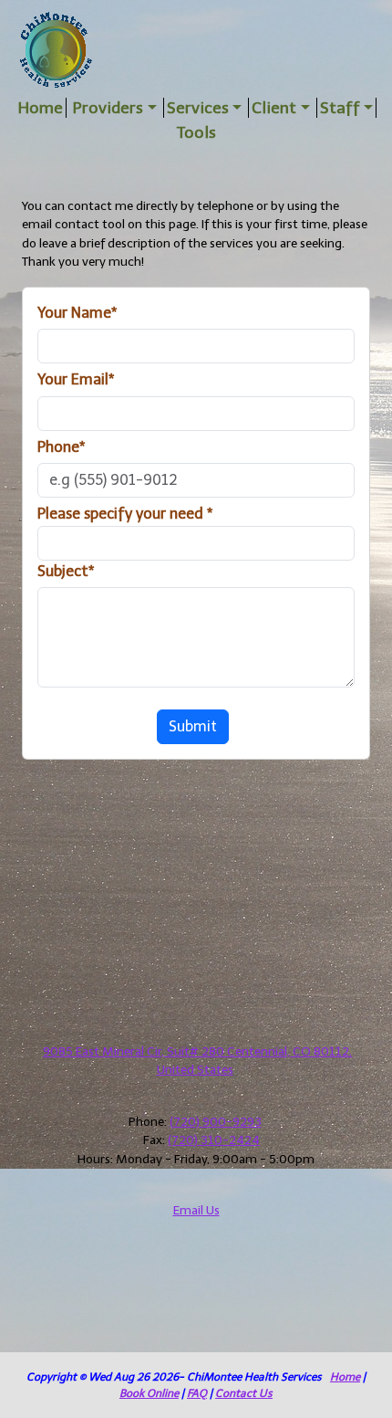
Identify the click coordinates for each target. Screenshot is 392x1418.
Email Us (196, 1210)
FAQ (197, 1393)
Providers (108, 108)
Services (198, 108)
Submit (193, 726)
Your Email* (75, 379)
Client (274, 108)
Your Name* (77, 312)
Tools (196, 132)
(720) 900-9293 (216, 1121)
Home (40, 108)
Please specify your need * (124, 513)
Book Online (149, 1393)
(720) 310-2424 (214, 1140)
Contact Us (244, 1393)
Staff (340, 108)
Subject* (65, 571)
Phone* (61, 447)
